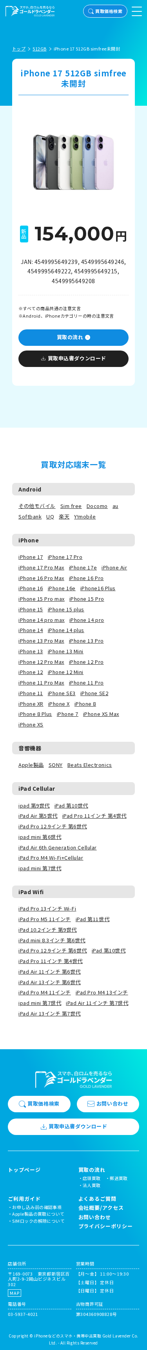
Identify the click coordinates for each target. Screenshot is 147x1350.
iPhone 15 (30, 609)
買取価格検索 (108, 11)
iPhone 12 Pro (86, 661)
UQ (50, 516)
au (115, 506)
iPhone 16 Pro (86, 578)
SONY (56, 764)
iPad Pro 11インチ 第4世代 (94, 815)
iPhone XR (31, 703)
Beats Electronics (89, 764)
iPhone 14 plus (66, 630)
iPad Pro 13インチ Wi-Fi (47, 908)
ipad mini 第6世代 (39, 836)
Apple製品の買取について (38, 1214)
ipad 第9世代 (34, 805)
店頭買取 (92, 1178)
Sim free (71, 506)
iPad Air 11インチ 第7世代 (97, 1003)
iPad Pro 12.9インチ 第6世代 (52, 826)
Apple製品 (31, 764)
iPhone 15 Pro (86, 598)
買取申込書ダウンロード (77, 358)
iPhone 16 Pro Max (41, 578)
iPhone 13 (30, 651)
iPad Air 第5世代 (38, 815)
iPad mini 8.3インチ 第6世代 (51, 940)
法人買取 (92, 1185)
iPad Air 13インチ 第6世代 (49, 982)
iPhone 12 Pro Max (41, 661)
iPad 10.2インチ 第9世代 (47, 929)
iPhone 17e (83, 567)
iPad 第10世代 (71, 805)
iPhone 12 (30, 672)
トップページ (24, 1170)
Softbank (30, 516)
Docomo (97, 506)
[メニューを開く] (137, 11)
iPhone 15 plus (66, 609)
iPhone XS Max (101, 713)
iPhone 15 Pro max (41, 598)
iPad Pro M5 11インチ (44, 919)
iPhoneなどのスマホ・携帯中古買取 (67, 1336)
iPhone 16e (62, 588)
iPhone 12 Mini (65, 672)
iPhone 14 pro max (41, 619)
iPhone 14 (30, 630)
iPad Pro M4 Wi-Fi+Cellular (50, 857)
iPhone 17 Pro (65, 556)
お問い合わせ (112, 1103)
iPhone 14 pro (86, 619)
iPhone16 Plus (98, 588)
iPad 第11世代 (92, 919)
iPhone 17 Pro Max (41, 567)
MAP (14, 1293)
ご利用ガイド (24, 1199)
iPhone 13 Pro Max (41, 640)
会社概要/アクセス (101, 1207)
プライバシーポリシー (105, 1226)
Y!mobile (85, 516)
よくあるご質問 (97, 1198)
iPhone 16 (30, 588)
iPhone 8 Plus (35, 713)
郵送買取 (119, 1178)
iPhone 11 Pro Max (41, 682)
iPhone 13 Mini (65, 651)
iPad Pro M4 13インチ (102, 992)
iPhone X (59, 703)
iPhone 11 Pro (86, 682)
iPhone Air (114, 567)
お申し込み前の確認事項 (37, 1207)
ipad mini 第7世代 (39, 868)
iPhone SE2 (94, 693)
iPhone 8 (85, 703)
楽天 (64, 516)
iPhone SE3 (62, 693)
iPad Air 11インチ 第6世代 (49, 971)
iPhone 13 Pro (86, 640)
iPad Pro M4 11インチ (44, 992)
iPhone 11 (30, 693)
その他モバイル (37, 506)
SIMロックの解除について (38, 1221)
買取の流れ (70, 337)
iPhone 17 (30, 556)
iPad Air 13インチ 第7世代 (49, 1013)
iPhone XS (31, 724)
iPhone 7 (67, 713)
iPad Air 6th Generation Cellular (57, 847)
